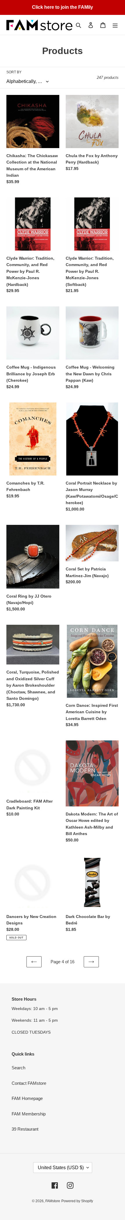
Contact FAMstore (29, 1083)
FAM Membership (29, 1113)
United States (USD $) (61, 1167)
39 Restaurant (25, 1129)
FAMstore (52, 1201)
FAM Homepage (27, 1098)
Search (18, 1067)
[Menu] (115, 25)
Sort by (14, 72)
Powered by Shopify (77, 1201)
